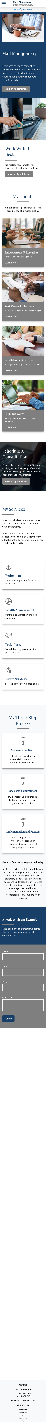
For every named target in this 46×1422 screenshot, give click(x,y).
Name (5, 951)
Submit (8, 1018)
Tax (23, 1421)
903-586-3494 (25, 1389)
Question (7, 997)
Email (5, 966)
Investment (23, 1412)
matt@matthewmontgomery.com (23, 1400)
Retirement (23, 1409)
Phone (5, 982)
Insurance (23, 1418)
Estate (23, 1415)
